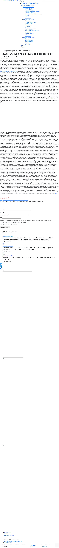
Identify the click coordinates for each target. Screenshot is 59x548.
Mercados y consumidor (28, 19)
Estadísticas (24, 45)
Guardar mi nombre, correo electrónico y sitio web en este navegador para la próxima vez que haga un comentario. (26, 220)
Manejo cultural (28, 8)
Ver (3, 243)
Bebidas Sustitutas (29, 29)
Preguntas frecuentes (9, 535)
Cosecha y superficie (29, 12)
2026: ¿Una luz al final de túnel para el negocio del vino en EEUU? (14, 200)
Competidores (28, 32)
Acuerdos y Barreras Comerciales (32, 30)
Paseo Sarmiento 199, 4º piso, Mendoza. (13, 541)
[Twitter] (1, 264)
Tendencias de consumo (30, 27)
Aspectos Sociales (29, 41)
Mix (26, 34)
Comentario (3, 210)
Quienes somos (7, 532)
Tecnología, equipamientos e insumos (33, 14)
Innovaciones (28, 18)
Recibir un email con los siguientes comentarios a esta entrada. (15, 222)
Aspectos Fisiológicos (29, 9)
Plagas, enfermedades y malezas (32, 11)
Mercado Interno (28, 23)
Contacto (6, 533)
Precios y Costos (28, 25)
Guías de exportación (31, 22)
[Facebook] (1, 269)
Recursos (27, 38)
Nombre (2, 212)
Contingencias (28, 43)
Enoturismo (27, 26)
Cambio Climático (29, 40)
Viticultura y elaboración (28, 7)
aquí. (56, 193)
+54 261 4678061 (8, 542)
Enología (27, 15)
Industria (27, 16)
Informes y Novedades (29, 3)
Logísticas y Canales (29, 33)
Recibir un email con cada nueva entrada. (10, 224)
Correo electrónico (4, 215)
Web (1, 217)
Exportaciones (28, 20)
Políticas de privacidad (33, 546)
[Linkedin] (1, 267)
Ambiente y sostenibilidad (28, 37)
